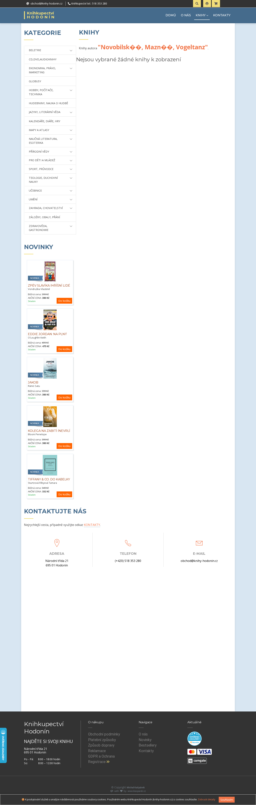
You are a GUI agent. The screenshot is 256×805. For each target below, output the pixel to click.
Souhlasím (226, 799)
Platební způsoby (102, 740)
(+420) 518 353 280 (128, 561)
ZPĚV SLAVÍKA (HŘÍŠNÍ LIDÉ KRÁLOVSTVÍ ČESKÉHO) (49, 287)
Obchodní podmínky (104, 734)
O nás (143, 734)
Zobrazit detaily (206, 799)
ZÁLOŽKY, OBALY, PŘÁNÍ (44, 217)
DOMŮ (170, 15)
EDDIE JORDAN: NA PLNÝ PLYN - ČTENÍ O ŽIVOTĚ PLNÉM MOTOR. (47, 338)
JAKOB (33, 382)
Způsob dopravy (101, 745)
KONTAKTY (222, 15)
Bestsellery (147, 745)
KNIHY (201, 15)
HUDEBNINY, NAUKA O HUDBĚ (48, 103)
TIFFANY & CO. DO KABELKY (49, 479)
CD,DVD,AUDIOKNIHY (42, 59)
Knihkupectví (41, 15)
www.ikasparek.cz (137, 791)
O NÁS (186, 15)
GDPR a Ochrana (101, 756)
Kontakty (146, 751)
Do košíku (64, 301)
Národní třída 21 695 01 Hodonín (56, 563)
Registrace (97, 762)
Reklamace (97, 751)
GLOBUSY (35, 81)
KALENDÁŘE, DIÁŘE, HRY (44, 121)
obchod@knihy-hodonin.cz (199, 561)
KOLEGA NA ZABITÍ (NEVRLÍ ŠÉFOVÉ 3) (49, 433)
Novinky (145, 740)
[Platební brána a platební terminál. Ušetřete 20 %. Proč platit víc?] (197, 759)
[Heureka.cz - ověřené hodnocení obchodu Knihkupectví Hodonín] (194, 738)
